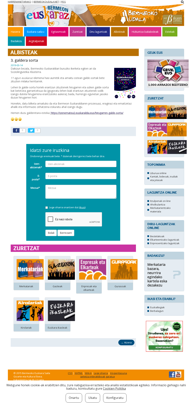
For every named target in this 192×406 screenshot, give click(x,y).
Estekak (170, 31)
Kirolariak (26, 327)
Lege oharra (101, 373)
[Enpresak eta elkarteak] (92, 269)
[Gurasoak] (124, 269)
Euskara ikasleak (57, 327)
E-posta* (36, 177)
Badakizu (16, 41)
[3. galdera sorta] (125, 83)
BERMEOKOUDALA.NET (46, 1)
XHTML (78, 373)
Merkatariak (26, 286)
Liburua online (158, 173)
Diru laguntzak (98, 31)
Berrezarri (66, 233)
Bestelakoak (157, 236)
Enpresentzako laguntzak (164, 243)
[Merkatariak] (30, 269)
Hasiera (15, 31)
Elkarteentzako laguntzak (164, 239)
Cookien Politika (114, 388)
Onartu (74, 398)
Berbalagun (157, 311)
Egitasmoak (58, 31)
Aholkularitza (157, 204)
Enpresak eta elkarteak (89, 288)
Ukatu (92, 398)
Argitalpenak (36, 41)
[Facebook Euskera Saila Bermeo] (172, 374)
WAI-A (88, 373)
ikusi (82, 207)
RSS (63, 1)
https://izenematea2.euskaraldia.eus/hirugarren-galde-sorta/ (87, 113)
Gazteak (57, 286)
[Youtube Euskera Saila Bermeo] (178, 374)
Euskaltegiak (157, 307)
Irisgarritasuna (118, 373)
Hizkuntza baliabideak (145, 31)
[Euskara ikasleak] (61, 310)
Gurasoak (120, 286)
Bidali (51, 233)
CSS (70, 373)
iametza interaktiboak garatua (97, 376)
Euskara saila (35, 31)
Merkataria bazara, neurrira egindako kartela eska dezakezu (157, 274)
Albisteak (119, 31)
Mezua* (35, 187)
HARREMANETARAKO (19, 1)
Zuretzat (77, 31)
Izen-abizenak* (36, 165)
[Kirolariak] (30, 310)
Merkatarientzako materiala (160, 209)
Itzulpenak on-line (160, 201)
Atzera (126, 342)
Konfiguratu (114, 398)
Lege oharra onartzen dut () (67, 207)
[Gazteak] (61, 269)
